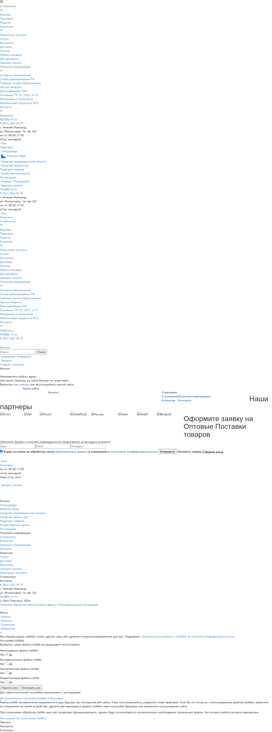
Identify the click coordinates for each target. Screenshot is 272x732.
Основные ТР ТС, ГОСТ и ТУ (19, 95)
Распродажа (8, 529)
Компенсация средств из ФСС (19, 103)
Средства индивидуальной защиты (23, 513)
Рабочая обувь (9, 509)
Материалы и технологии (16, 99)
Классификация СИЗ (13, 91)
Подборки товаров (12, 521)
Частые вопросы (11, 87)
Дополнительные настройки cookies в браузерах (31, 698)
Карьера (5, 14)
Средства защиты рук (14, 517)
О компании (8, 6)
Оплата (5, 51)
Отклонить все (31, 688)
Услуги (4, 39)
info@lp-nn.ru (8, 119)
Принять (5, 722)
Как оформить (9, 59)
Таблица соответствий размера (20, 83)
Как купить (7, 43)
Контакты (6, 107)
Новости (5, 22)
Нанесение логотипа (13, 35)
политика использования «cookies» (164, 636)
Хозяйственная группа (14, 525)
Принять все (10, 688)
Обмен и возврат (11, 55)
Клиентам (6, 26)
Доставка (6, 47)
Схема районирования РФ (17, 79)
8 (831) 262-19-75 (11, 123)
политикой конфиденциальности (134, 451)
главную (24, 384)
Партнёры (6, 18)
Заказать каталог (11, 63)
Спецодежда (8, 505)
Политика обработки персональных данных (28, 604)
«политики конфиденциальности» (212, 636)
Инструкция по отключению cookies (23, 718)
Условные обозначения (15, 75)
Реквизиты (6, 115)
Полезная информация (15, 67)
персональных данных (72, 451)
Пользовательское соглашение (78, 604)
